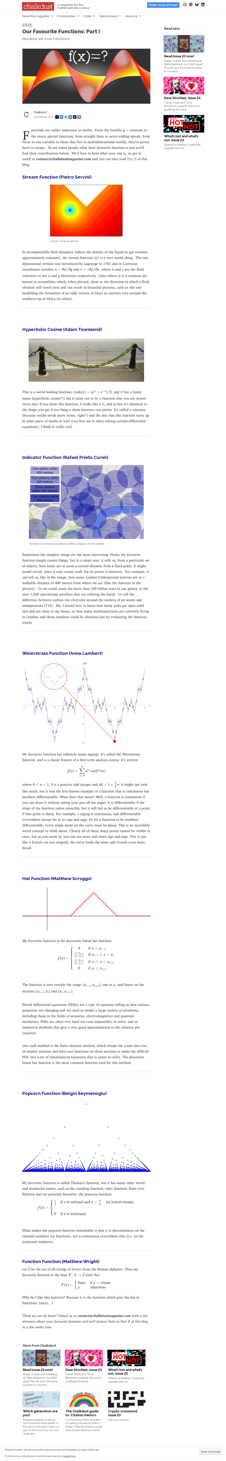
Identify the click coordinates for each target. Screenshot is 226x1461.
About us (131, 16)
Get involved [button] (108, 16)
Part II (131, 158)
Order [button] (87, 16)
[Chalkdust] (38, 9)
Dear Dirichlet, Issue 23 (84, 1370)
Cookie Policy (69, 1455)
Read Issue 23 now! (38, 1370)
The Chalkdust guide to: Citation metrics (82, 1413)
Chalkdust (40, 112)
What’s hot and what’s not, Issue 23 (125, 1372)
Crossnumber (66, 16)
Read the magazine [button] (35, 16)
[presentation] (126, 130)
